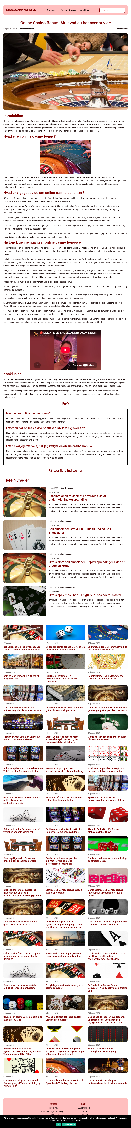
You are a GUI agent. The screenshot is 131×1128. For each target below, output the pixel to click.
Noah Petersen (67, 488)
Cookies (72, 10)
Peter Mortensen (26, 29)
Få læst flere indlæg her (65, 470)
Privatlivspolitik (69, 1124)
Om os (64, 10)
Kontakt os (84, 10)
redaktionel (122, 29)
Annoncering (52, 10)
